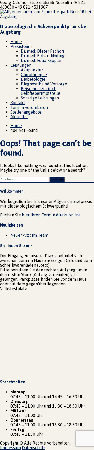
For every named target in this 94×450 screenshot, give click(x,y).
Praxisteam (21, 46)
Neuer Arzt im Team (29, 235)
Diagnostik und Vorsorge (44, 84)
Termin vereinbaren (29, 107)
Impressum (10, 447)
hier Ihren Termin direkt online (51, 215)
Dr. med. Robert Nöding (42, 55)
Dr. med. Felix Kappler (41, 60)
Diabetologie (33, 79)
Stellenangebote (26, 112)
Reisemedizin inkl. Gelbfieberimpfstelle (40, 91)
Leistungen (20, 65)
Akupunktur (32, 69)
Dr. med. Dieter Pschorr (42, 51)
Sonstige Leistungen (40, 98)
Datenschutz (33, 447)
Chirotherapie (34, 74)
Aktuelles (19, 116)
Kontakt (17, 102)
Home (16, 41)
